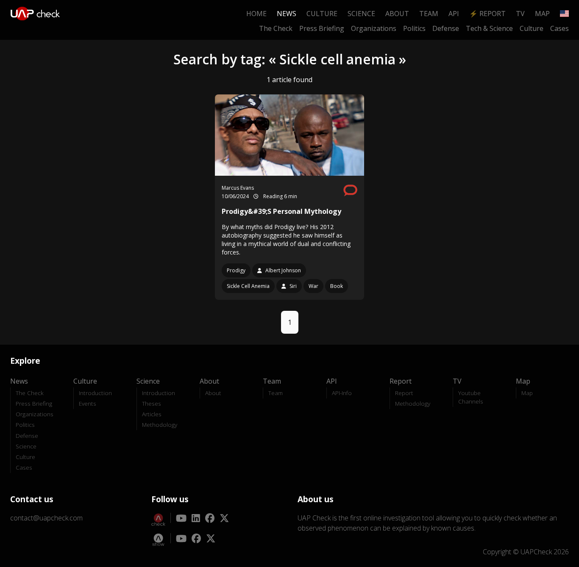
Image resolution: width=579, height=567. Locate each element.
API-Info (342, 393)
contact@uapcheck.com (46, 518)
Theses (151, 403)
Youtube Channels (470, 397)
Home (256, 13)
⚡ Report (487, 13)
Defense (445, 28)
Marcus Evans (238, 187)
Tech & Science (489, 28)
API (453, 13)
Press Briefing (321, 28)
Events (87, 403)
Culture (321, 13)
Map (542, 13)
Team (428, 13)
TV (520, 13)
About (397, 13)
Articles (151, 414)
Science (361, 13)
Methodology (159, 424)
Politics (414, 28)
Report (404, 393)
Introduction (95, 393)
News (286, 13)
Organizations (373, 28)
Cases (559, 28)
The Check (275, 28)
